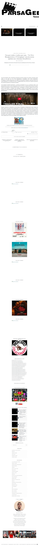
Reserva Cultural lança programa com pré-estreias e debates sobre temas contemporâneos (22, 412)
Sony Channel (14, 490)
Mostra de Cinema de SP (16, 479)
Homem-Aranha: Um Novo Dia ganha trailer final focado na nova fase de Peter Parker (22, 425)
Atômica (13, 467)
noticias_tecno (21, 375)
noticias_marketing (15, 372)
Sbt (12, 487)
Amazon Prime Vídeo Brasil (16, 464)
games (24, 363)
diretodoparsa (19, 363)
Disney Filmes (14, 472)
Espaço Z (13, 451)
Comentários (20, 60)
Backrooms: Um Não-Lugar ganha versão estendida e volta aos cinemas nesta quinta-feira (22, 432)
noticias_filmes (22, 369)
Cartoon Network (15, 471)
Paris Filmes (14, 483)
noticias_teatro (15, 375)
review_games (14, 378)
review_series (21, 378)
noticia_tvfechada (21, 366)
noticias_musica (23, 372)
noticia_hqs (14, 366)
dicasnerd (14, 363)
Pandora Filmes (14, 455)
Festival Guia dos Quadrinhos (17, 475)
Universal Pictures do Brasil (17, 493)
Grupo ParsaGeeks (34, 544)
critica (13, 360)
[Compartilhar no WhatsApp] (36, 132)
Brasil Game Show (15, 468)
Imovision (13, 454)
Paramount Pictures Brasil (16, 482)
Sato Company (14, 486)
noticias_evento (15, 369)
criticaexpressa (19, 360)
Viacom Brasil (14, 494)
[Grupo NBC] (19, 537)
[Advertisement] (19, 43)
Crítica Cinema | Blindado (22, 417)
